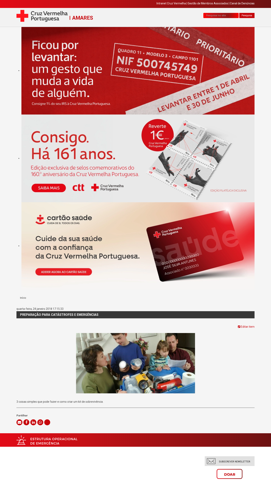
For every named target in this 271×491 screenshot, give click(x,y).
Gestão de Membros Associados (208, 3)
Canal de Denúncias (242, 3)
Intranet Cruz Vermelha (171, 3)
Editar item (247, 326)
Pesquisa (247, 15)
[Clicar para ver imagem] (135, 358)
